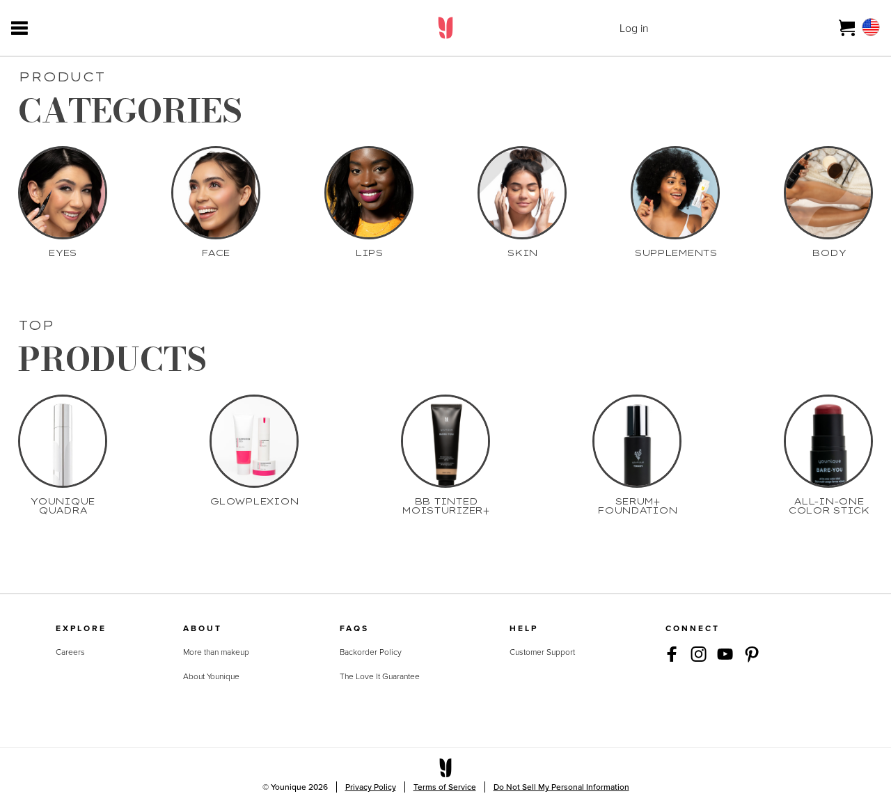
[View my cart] (847, 27)
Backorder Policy (371, 652)
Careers (70, 652)
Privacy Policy (370, 787)
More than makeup (216, 652)
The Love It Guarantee (380, 676)
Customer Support (542, 652)
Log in (634, 28)
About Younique (211, 676)
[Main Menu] (19, 27)
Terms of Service (444, 787)
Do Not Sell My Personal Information (561, 787)
